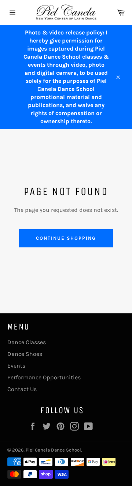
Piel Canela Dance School (53, 450)
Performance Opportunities (44, 377)
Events (16, 365)
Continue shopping (66, 238)
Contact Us (22, 389)
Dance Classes (26, 342)
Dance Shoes (24, 353)
